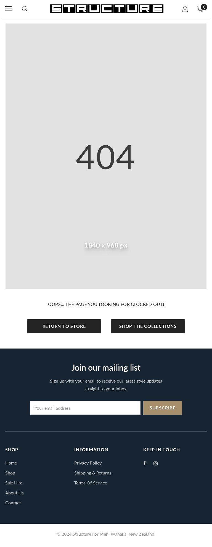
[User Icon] (185, 9)
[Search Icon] (24, 9)
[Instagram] (158, 463)
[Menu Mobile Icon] (8, 9)
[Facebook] (148, 463)
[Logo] (106, 8)
